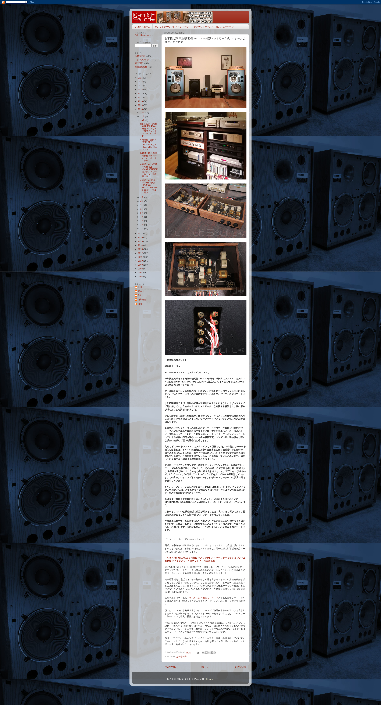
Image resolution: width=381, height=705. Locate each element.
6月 (142, 209)
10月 (142, 120)
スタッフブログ (142, 60)
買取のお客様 (141, 67)
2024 (140, 86)
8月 (142, 201)
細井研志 (142, 299)
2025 (140, 82)
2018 (140, 109)
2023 (140, 89)
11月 (142, 116)
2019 (140, 105)
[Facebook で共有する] (211, 652)
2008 (140, 269)
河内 (140, 291)
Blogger (209, 679)
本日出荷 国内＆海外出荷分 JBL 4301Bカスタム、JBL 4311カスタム (148, 144)
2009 (140, 265)
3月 (142, 221)
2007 (140, 273)
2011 (140, 257)
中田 (140, 287)
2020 (140, 101)
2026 (140, 78)
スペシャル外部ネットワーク (203, 598)
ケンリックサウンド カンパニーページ (213, 26)
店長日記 (139, 63)
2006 (140, 277)
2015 (140, 241)
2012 (140, 253)
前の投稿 (240, 667)
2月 (142, 225)
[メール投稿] (198, 652)
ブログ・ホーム (142, 26)
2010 (140, 261)
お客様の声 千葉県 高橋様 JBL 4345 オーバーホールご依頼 (149, 157)
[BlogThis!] (206, 652)
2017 (140, 233)
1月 (142, 229)
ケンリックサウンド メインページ (172, 26)
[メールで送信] (203, 652)
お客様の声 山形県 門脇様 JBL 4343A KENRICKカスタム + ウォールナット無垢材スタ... (149, 170)
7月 (142, 205)
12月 (142, 113)
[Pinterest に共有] (214, 652)
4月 (142, 217)
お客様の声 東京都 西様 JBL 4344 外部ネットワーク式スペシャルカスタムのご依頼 (148, 130)
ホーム (205, 667)
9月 (142, 197)
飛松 (140, 304)
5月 (142, 213)
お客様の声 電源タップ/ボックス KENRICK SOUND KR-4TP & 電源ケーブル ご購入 (148, 186)
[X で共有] (208, 652)
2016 (140, 237)
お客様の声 (181, 656)
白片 (140, 295)
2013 (140, 249)
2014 (140, 245)
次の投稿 (170, 667)
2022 (140, 93)
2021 (140, 97)
